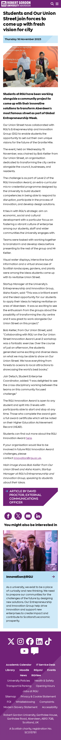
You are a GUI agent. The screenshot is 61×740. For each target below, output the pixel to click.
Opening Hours (45, 686)
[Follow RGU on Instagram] (20, 643)
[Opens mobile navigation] (57, 4)
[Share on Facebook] (8, 516)
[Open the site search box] (52, 4)
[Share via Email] (28, 516)
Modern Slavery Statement (20, 707)
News (23, 675)
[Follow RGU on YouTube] (24, 653)
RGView (36, 675)
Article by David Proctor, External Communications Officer (25, 497)
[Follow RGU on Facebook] (30, 643)
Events (51, 670)
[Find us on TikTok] (48, 643)
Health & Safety (44, 680)
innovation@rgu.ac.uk (27, 458)
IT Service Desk (45, 665)
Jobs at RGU (30, 691)
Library (10, 670)
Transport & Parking (18, 686)
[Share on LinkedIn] (38, 516)
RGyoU (38, 670)
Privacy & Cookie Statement (38, 696)
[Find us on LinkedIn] (39, 643)
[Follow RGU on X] (11, 643)
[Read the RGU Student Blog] (34, 653)
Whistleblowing (25, 702)
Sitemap (10, 696)
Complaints (47, 702)
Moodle (24, 670)
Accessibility (50, 707)
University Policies (18, 680)
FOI (9, 702)
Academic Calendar (18, 665)
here (29, 438)
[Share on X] (18, 516)
